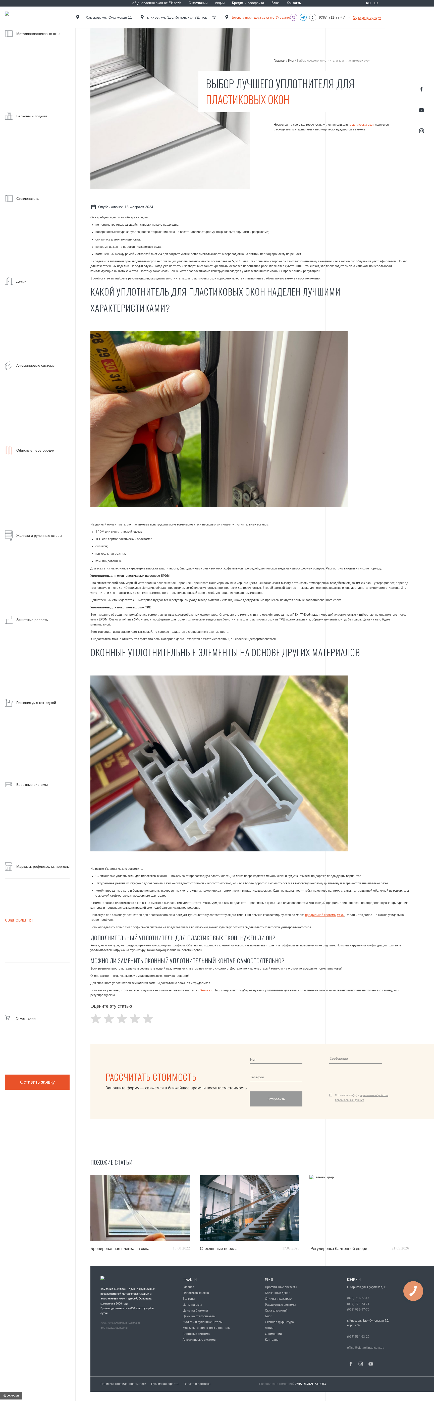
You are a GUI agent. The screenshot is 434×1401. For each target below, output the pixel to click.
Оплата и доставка (197, 1384)
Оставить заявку (37, 1082)
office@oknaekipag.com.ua (365, 1347)
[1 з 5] (95, 1019)
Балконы (189, 1298)
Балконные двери (277, 1293)
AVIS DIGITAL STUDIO (310, 1384)
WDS (340, 915)
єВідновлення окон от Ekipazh (156, 3)
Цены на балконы (195, 1310)
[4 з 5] (135, 1019)
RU (368, 3)
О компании (198, 3)
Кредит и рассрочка (248, 3)
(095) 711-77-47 (332, 17)
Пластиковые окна (196, 1293)
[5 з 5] (148, 1019)
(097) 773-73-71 (358, 1304)
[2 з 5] (108, 1019)
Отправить (276, 1099)
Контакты (294, 3)
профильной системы (320, 915)
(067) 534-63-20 (358, 1336)
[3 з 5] (122, 1019)
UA (376, 3)
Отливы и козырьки (278, 1298)
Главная (280, 60)
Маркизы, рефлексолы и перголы (206, 1328)
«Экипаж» (205, 990)
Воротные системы (196, 1334)
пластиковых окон (361, 124)
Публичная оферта (165, 1384)
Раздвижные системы (280, 1305)
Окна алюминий (276, 1310)
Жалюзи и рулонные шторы (203, 1322)
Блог (275, 3)
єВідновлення (19, 920)
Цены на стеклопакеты (199, 1316)
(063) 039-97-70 (358, 1309)
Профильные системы (281, 1287)
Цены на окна (192, 1305)
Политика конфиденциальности (123, 1384)
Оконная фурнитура (279, 1322)
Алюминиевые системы (199, 1339)
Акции (220, 3)
